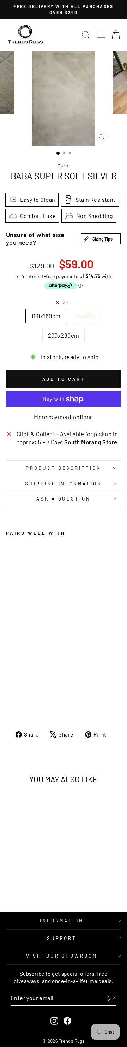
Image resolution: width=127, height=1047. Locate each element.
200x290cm (63, 335)
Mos (63, 165)
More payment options (63, 416)
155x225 (85, 315)
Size (63, 303)
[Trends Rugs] (25, 35)
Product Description (64, 468)
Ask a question (63, 499)
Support (62, 938)
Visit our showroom (62, 956)
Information (62, 920)
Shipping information (63, 483)
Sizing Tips (102, 238)
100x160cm (46, 315)
